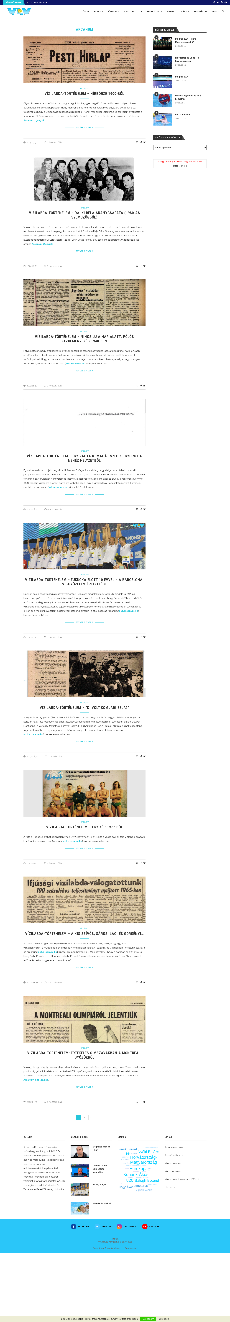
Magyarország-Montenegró (126, 1183)
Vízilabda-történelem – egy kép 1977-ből (84, 827)
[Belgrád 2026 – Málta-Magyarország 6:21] (162, 43)
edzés (149, 1168)
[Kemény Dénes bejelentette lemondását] (80, 1170)
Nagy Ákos (125, 1187)
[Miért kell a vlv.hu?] (80, 1208)
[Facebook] (214, 2)
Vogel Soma (127, 1168)
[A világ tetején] (80, 1189)
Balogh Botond (147, 1180)
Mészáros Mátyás (146, 1177)
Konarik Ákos (135, 1174)
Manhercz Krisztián (151, 1148)
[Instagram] (221, 2)
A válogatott (132, 11)
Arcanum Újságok (33, 120)
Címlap (85, 11)
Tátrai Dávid (138, 1177)
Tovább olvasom (84, 127)
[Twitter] (218, 2)
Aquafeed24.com (174, 1155)
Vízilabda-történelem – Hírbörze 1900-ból (84, 93)
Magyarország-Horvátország (136, 1165)
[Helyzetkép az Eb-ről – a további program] (162, 62)
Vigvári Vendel (144, 1189)
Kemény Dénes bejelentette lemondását (99, 1169)
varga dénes (126, 1163)
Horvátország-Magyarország (143, 1160)
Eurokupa (139, 1168)
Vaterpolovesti (173, 1171)
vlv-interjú (133, 1153)
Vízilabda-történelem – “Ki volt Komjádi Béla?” (84, 707)
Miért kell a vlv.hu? (101, 1203)
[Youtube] (226, 2)
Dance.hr (170, 1187)
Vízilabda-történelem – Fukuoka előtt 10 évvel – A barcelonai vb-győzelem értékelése (84, 582)
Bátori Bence (130, 1177)
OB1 (149, 1170)
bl (127, 1154)
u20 (129, 1180)
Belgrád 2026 (40, 3)
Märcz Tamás (144, 1171)
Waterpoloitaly (173, 1163)
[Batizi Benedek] (162, 119)
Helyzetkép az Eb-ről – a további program (187, 59)
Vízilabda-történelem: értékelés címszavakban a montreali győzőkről (84, 1055)
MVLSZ (215, 11)
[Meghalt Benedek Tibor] (80, 1151)
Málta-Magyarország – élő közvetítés (188, 97)
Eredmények (200, 11)
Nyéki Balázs (148, 1152)
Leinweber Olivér (136, 1171)
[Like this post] (137, 142)
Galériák (184, 11)
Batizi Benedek (182, 114)
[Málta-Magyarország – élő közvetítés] (162, 100)
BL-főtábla (125, 1159)
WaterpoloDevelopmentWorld (182, 1179)
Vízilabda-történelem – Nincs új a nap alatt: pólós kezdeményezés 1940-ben (84, 338)
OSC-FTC (125, 1157)
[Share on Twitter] (144, 142)
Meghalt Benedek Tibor (101, 1148)
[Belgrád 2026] (162, 81)
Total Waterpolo (174, 1147)
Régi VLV (98, 11)
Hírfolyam (113, 11)
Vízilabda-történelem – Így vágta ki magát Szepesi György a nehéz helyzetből (84, 458)
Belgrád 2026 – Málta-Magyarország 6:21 (186, 40)
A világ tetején (99, 1184)
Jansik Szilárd (127, 1149)
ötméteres (141, 1185)
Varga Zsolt (152, 1185)
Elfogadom (148, 1319)
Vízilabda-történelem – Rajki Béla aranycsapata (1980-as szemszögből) (84, 215)
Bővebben (163, 1319)
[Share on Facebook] (141, 142)
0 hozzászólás (54, 142)
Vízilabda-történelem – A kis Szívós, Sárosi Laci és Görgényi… (84, 933)
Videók (170, 11)
